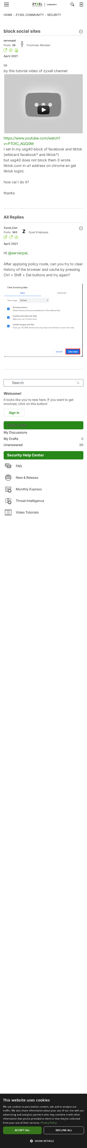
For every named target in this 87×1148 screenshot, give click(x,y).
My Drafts (43, 439)
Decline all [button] (64, 1130)
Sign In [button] (14, 413)
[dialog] (43, 1121)
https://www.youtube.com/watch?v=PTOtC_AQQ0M (32, 141)
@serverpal (17, 253)
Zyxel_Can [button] (10, 227)
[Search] (72, 4)
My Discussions (15, 432)
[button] (81, 32)
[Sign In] (81, 4)
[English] (43, 4)
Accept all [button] (22, 1130)
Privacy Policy (49, 1122)
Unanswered (43, 445)
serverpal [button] (10, 40)
